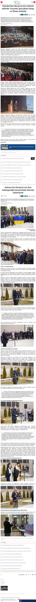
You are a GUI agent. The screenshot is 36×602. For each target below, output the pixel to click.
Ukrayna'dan (3, 447)
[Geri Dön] (1, 2)
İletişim (1, 580)
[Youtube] (35, 575)
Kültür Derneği (16, 82)
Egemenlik (2, 539)
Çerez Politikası (3, 583)
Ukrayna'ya (21, 199)
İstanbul (8, 50)
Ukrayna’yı (20, 277)
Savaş (13, 538)
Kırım (16, 58)
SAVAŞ (2, 266)
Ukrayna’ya (8, 49)
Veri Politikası (2, 584)
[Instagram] (30, 575)
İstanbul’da (3, 17)
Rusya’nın (3, 49)
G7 (1, 387)
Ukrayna (26, 56)
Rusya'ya (22, 445)
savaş (27, 18)
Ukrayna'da (12, 443)
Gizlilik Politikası (3, 582)
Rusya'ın (21, 351)
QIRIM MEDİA (2, 579)
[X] (28, 575)
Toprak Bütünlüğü (30, 538)
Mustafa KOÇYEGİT (31, 229)
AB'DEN (2, 400)
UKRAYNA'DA (3, 458)
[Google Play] (18, 587)
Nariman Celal (21, 538)
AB (1, 452)
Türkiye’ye (23, 20)
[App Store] (18, 589)
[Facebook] (26, 575)
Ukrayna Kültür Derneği (7, 152)
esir (6, 20)
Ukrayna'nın (3, 199)
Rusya (9, 132)
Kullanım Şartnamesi (3, 581)
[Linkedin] (33, 575)
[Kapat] (18, 599)
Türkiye (5, 313)
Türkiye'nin (9, 124)
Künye (1, 578)
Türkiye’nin (27, 88)
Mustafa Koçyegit (3, 538)
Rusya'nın (17, 199)
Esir (11, 152)
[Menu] (34, 2)
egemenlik (28, 273)
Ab (26, 538)
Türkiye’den (8, 133)
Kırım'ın (2, 233)
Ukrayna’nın (3, 56)
